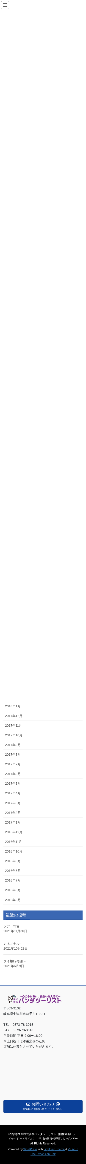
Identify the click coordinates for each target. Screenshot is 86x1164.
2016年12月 (13, 832)
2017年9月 (13, 745)
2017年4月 (13, 793)
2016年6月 (13, 890)
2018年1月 (13, 706)
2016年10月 (13, 851)
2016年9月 (13, 861)
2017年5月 (13, 783)
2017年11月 (13, 725)
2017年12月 (13, 716)
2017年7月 (13, 764)
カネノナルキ (13, 943)
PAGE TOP (79, 1125)
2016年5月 (13, 900)
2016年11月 (13, 842)
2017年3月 (13, 803)
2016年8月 (13, 871)
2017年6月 (13, 774)
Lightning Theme (54, 1149)
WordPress (30, 1149)
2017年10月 (13, 735)
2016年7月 (13, 880)
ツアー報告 (11, 926)
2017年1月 (13, 822)
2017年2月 (13, 813)
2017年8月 (13, 754)
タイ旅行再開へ (14, 961)
